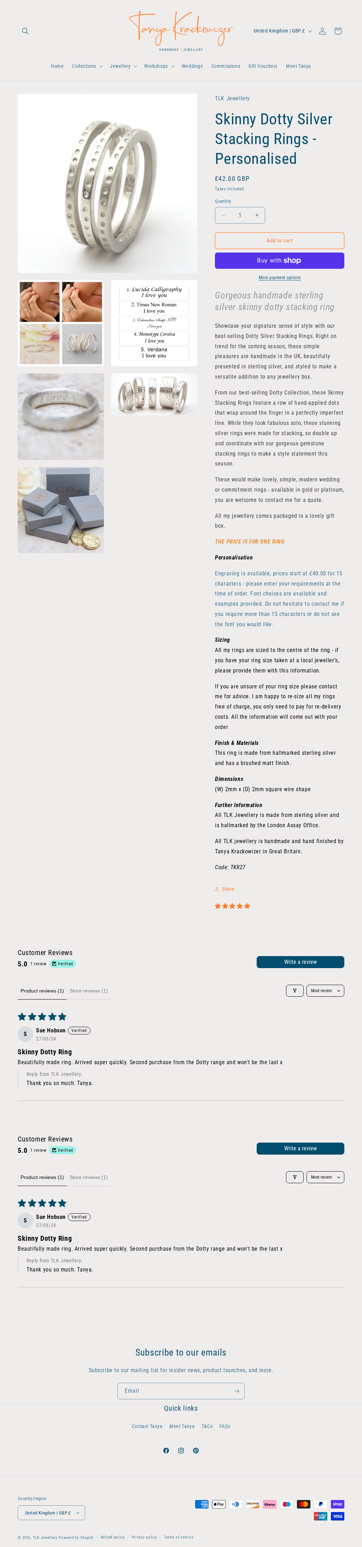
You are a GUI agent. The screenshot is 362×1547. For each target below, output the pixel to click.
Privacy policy (144, 1537)
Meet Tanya (181, 1426)
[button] (25, 31)
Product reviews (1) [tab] (42, 991)
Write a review (300, 962)
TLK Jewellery (45, 1537)
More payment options (280, 277)
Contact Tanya (147, 1426)
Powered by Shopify (76, 1537)
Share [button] (228, 889)
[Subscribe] (236, 1391)
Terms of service (178, 1537)
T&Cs (207, 1426)
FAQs (225, 1426)
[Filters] (295, 991)
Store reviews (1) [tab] (89, 991)
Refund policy (113, 1537)
